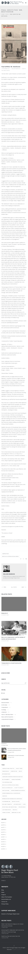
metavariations (6, 774)
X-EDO (24, 804)
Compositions (4, 707)
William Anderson (16, 68)
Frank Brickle (5, 771)
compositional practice (8, 768)
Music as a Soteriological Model (10, 556)
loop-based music (6, 809)
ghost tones (19, 768)
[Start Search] (25, 683)
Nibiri (13, 949)
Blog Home (6, 673)
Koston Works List (6, 899)
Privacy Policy (4, 904)
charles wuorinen (15, 779)
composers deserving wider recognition (12, 776)
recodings (3, 709)
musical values (15, 801)
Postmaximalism (6, 801)
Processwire (18, 949)
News (2, 892)
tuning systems (6, 812)
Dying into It (4, 613)
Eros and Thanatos (7, 804)
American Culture (16, 812)
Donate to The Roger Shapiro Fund (10, 914)
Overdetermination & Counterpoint (11, 793)
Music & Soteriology (7, 787)
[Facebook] (14, 945)
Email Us (3, 880)
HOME (2, 14)
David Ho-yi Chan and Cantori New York (10, 936)
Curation (4, 796)
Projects (3, 894)
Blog (2, 890)
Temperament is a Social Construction (11, 663)
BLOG (7, 14)
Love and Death (17, 804)
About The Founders (6, 897)
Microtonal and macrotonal (9, 807)
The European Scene (7, 782)
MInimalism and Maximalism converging (12, 798)
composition (5, 553)
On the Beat (4, 705)
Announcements (5, 702)
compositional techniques (7, 719)
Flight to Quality (18, 787)
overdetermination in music (18, 790)
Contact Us (4, 901)
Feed (3, 693)
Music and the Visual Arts (7, 717)
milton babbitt (6, 779)
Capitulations (5, 790)
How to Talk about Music (7, 714)
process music (22, 807)
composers (4, 712)
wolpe (20, 771)
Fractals (15, 809)
